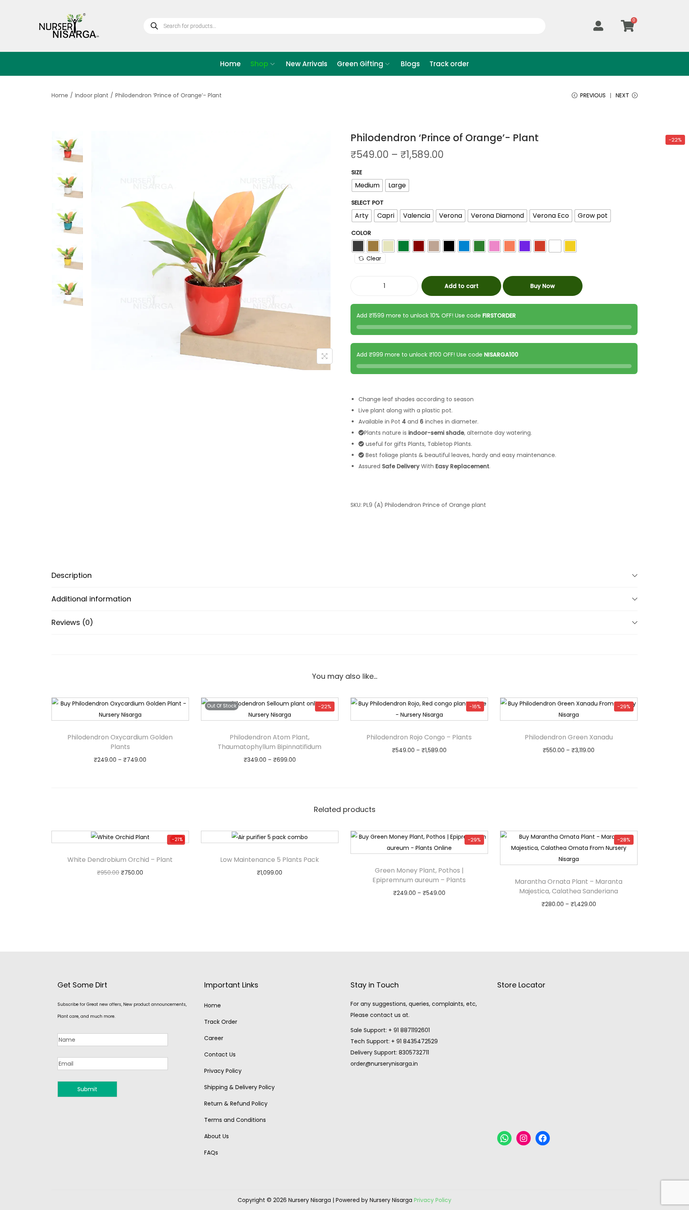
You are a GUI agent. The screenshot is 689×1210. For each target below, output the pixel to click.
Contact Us (220, 1054)
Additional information (91, 599)
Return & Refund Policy (236, 1104)
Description (71, 575)
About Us (216, 1136)
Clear (373, 258)
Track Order (220, 1022)
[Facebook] (542, 1138)
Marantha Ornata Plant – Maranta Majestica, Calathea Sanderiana (568, 886)
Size (356, 172)
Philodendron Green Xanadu (569, 737)
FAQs (211, 1153)
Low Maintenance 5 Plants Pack (269, 859)
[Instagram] (523, 1138)
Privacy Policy (223, 1071)
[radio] (367, 185)
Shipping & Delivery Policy (239, 1087)
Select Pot (367, 203)
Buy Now (542, 286)
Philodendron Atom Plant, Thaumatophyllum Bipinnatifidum (269, 742)
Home (59, 95)
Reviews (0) (72, 622)
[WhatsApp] (504, 1138)
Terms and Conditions (235, 1120)
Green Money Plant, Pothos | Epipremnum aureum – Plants (419, 875)
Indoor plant (91, 95)
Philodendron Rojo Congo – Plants (419, 737)
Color (361, 233)
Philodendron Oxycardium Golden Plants (120, 742)
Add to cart (461, 286)
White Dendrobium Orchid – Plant (120, 859)
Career (213, 1038)
